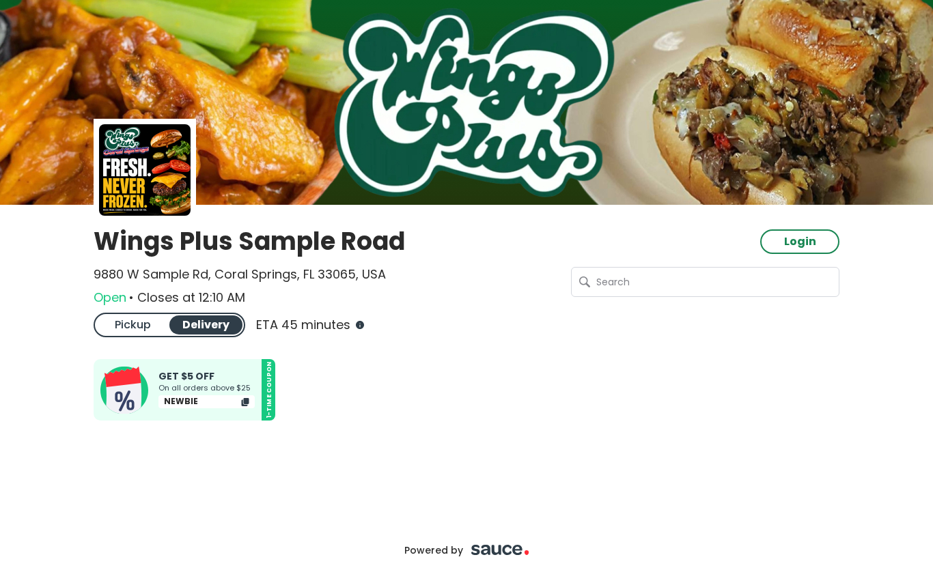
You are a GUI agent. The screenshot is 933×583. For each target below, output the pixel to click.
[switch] (169, 324)
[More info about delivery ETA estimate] (358, 325)
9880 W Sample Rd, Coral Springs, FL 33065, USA (240, 274)
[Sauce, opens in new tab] (500, 550)
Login (800, 241)
